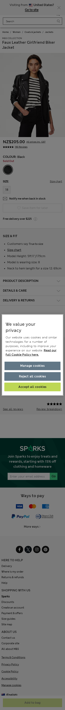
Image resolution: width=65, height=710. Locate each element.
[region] (32, 355)
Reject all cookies (32, 376)
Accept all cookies (32, 387)
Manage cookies (32, 366)
